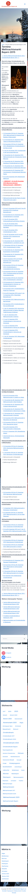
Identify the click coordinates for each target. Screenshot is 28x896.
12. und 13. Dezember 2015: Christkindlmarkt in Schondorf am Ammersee (12, 321)
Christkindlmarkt (8, 732)
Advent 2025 (7, 719)
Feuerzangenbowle (8, 750)
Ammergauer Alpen (7, 726)
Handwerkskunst (15, 756)
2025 (16, 711)
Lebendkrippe (18, 766)
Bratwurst (15, 729)
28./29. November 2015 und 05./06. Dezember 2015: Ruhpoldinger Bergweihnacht (12, 260)
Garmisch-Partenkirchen (9, 753)
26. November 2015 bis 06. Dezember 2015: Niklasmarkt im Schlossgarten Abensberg (13, 566)
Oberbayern (7, 777)
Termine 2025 (5, 876)
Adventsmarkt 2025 (10, 722)
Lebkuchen (6, 770)
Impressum (10, 891)
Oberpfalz (4, 868)
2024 (9, 711)
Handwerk (5, 756)
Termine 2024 (5, 873)
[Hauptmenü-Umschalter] (24, 4)
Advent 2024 (13, 715)
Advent (5, 715)
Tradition (21, 780)
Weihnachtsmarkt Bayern (10, 801)
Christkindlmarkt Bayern (10, 746)
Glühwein (21, 753)
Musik (22, 770)
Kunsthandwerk (7, 766)
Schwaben (13, 780)
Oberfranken (5, 866)
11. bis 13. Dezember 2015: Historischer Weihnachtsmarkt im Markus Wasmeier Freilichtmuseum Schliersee (13, 310)
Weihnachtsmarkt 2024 (9, 793)
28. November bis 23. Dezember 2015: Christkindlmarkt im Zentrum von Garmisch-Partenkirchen (13, 284)
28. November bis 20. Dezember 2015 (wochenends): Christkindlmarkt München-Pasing (14, 172)
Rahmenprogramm (18, 777)
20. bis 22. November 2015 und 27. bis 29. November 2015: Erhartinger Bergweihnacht (14, 210)
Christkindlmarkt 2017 (8, 736)
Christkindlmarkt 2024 (9, 739)
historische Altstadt (8, 760)
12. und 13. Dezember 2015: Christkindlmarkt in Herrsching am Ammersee (12, 332)
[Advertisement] (14, 23)
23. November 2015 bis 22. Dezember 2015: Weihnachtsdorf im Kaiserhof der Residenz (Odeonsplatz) (13, 135)
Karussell (19, 760)
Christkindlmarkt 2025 (11, 743)
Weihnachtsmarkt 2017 (9, 790)
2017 (4, 711)
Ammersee (18, 726)
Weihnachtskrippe (7, 783)
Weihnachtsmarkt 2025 (11, 797)
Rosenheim (5, 780)
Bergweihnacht (7, 729)
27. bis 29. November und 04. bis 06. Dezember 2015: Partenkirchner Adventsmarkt (13, 236)
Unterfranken (5, 878)
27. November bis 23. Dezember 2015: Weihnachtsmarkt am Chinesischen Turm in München (14, 156)
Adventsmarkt (18, 719)
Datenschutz (17, 891)
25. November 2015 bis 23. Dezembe (13, 446)
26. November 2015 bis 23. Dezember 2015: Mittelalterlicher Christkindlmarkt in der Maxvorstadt (14, 146)
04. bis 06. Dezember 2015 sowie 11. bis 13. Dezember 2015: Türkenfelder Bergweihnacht (13, 295)
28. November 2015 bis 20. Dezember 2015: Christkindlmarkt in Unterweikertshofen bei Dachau (13, 267)
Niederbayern (15, 773)
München (6, 773)
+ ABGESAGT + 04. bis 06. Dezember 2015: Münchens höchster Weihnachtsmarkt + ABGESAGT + (13, 183)
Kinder (5, 763)
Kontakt (4, 891)
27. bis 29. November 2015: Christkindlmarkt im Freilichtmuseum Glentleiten (12, 225)
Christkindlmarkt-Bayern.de (9, 6)
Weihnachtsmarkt (8, 787)
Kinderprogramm (14, 763)
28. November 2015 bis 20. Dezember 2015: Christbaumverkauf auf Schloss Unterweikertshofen (13, 273)
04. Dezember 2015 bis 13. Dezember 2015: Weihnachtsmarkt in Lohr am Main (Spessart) (14, 514)
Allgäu (21, 722)
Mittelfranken (15, 770)
